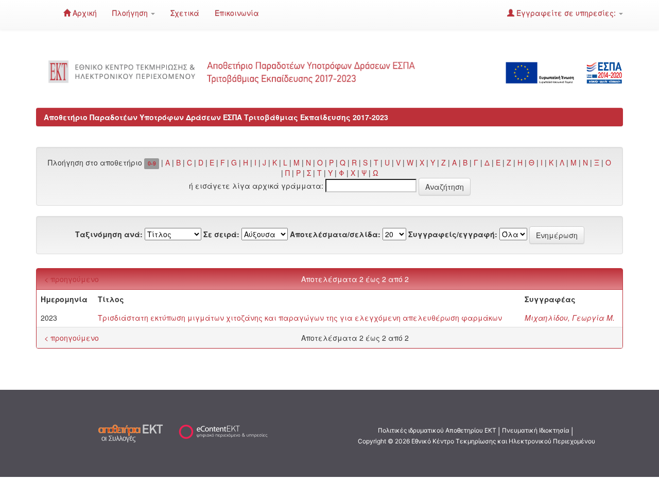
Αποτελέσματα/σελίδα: (335, 234)
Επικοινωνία (237, 13)
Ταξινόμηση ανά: (109, 234)
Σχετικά (184, 13)
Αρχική (84, 13)
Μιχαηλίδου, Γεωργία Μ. (570, 317)
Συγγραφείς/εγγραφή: (452, 234)
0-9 (152, 163)
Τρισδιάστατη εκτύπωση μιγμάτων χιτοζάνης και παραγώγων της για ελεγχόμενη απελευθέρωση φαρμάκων (300, 317)
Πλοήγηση (131, 13)
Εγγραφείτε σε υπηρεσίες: (566, 13)
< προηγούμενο (71, 279)
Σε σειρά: (221, 234)
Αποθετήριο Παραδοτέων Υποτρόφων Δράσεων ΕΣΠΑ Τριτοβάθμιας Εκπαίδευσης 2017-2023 (216, 117)
